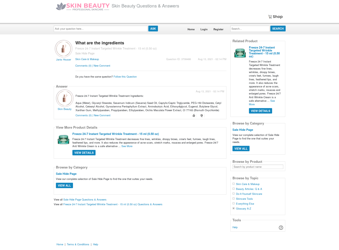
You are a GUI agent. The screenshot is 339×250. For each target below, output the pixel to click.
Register (218, 29)
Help (235, 227)
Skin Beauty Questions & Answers (145, 5)
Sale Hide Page (66, 173)
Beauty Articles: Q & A (249, 189)
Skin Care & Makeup (87, 59)
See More (126, 146)
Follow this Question (125, 76)
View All (64, 185)
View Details (84, 153)
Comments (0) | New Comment (92, 65)
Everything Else (245, 203)
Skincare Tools (244, 198)
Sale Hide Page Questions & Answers (85, 199)
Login (204, 29)
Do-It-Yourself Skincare (249, 193)
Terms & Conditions (78, 244)
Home (191, 29)
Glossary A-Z (243, 208)
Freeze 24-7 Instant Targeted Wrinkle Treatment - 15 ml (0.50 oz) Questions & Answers (112, 204)
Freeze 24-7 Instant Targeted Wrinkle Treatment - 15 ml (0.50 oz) (115, 134)
